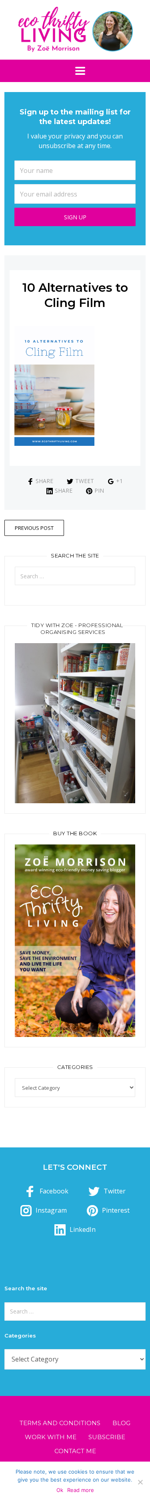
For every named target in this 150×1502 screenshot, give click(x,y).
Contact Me (75, 1451)
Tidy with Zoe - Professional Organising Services (77, 628)
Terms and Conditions (60, 1423)
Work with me (50, 1437)
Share (44, 481)
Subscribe (106, 1437)
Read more (80, 1490)
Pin (99, 490)
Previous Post (34, 527)
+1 (119, 481)
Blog (121, 1423)
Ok (59, 1490)
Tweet (84, 481)
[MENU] (75, 71)
